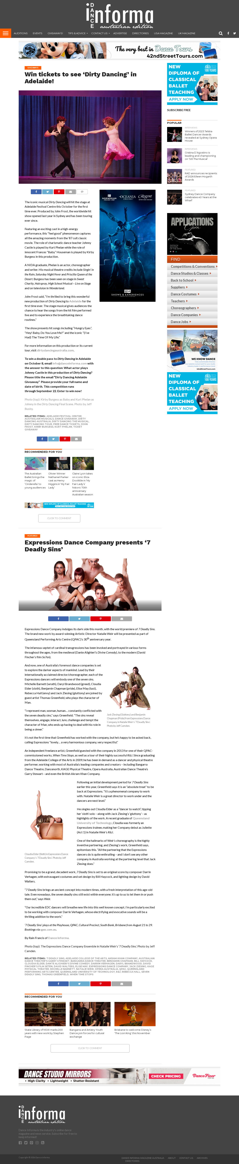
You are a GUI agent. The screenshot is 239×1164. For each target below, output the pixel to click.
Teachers (178, 301)
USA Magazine (163, 33)
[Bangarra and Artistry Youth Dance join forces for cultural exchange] (90, 1025)
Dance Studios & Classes (189, 273)
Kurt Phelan (63, 426)
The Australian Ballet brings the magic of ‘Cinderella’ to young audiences (35, 480)
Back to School (182, 280)
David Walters (64, 966)
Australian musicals (39, 418)
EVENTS (37, 33)
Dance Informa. (58, 938)
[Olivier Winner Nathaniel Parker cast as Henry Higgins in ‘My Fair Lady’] (59, 469)
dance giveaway (66, 418)
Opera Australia (106, 969)
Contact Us (99, 33)
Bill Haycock (143, 961)
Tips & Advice (77, 33)
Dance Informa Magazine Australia (143, 1158)
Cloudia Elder (35, 963)
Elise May (81, 966)
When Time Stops (81, 974)
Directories (140, 33)
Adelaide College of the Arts (86, 958)
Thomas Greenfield (55, 974)
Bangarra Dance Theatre (88, 961)
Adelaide (75, 301)
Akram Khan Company (123, 958)
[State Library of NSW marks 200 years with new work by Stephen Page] (45, 1025)
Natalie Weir (85, 969)
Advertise (120, 33)
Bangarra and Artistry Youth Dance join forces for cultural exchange (87, 1033)
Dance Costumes (184, 294)
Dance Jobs (179, 322)
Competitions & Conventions (193, 266)
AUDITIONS (21, 33)
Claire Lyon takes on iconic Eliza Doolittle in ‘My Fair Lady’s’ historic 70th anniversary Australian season (82, 484)
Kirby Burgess (43, 426)
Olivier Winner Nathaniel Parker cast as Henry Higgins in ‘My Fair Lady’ (58, 480)
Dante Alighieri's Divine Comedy (68, 963)
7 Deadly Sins (55, 958)
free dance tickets (66, 424)
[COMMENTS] (82, 191)
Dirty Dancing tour (38, 424)
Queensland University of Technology (87, 971)
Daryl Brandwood (129, 963)
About (172, 1158)
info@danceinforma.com (69, 363)
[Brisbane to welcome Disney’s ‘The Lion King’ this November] (135, 1025)
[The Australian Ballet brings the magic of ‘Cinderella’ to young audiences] (35, 469)
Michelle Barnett (62, 969)
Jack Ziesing (137, 966)
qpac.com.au (48, 929)
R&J (118, 971)
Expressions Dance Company (108, 966)
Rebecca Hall (131, 971)
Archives (202, 1158)
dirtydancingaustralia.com (55, 350)
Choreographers (183, 308)
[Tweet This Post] (47, 191)
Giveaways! (55, 33)
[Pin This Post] (59, 191)
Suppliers (178, 287)
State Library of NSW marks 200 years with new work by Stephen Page (44, 1033)
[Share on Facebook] (36, 191)
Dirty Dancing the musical (70, 421)
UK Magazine (186, 33)
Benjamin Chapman (120, 961)
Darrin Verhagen (103, 963)
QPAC (122, 969)
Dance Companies (184, 315)
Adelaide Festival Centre (64, 416)
